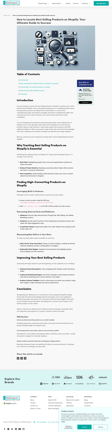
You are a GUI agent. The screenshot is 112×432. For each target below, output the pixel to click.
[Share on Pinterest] (25, 358)
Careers (33, 403)
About (32, 400)
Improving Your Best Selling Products (32, 90)
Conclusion (23, 94)
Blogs (86, 400)
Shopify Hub (6, 15)
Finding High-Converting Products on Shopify (35, 87)
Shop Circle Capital (72, 400)
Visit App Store (101, 3)
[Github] (23, 429)
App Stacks (70, 406)
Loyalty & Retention (54, 406)
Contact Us (34, 406)
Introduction (24, 80)
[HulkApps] (11, 3)
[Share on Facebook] (18, 358)
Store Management (54, 408)
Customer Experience (55, 403)
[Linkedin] (16, 429)
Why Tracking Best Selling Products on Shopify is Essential (39, 83)
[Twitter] (12, 429)
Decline (100, 427)
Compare (87, 406)
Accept (84, 427)
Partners (69, 403)
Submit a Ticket (35, 408)
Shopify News (88, 403)
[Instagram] (8, 429)
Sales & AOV (52, 400)
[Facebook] (4, 429)
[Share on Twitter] (21, 358)
